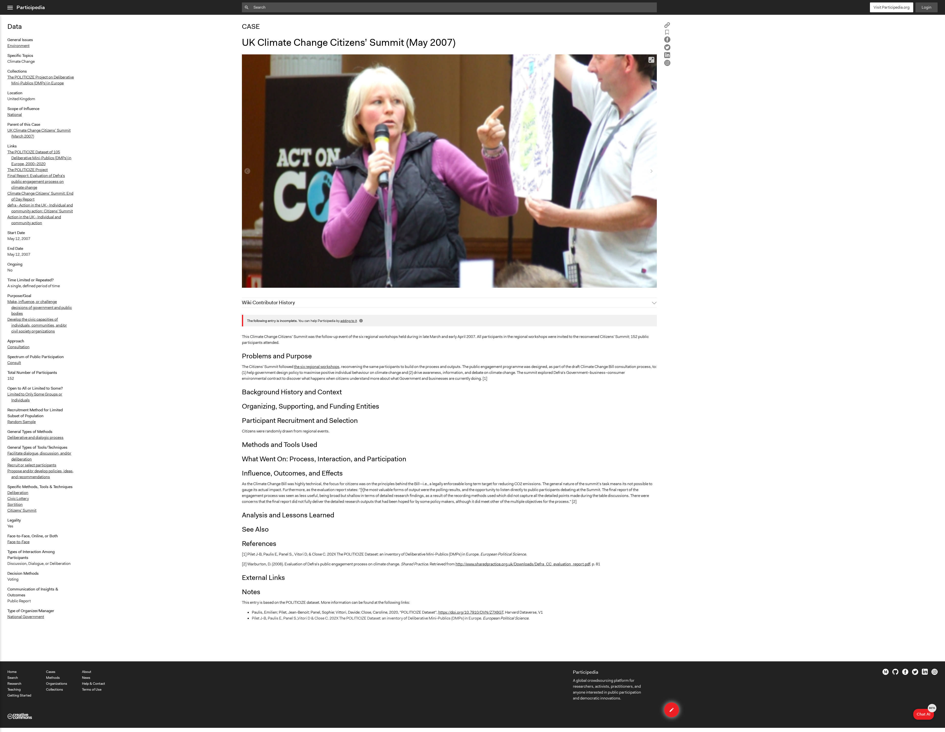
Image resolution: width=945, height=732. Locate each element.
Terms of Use (91, 689)
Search (12, 677)
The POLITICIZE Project (27, 169)
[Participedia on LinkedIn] (925, 673)
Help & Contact (93, 683)
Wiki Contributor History (268, 302)
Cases (50, 671)
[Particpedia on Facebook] (905, 673)
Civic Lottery (18, 498)
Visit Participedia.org (892, 7)
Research (14, 683)
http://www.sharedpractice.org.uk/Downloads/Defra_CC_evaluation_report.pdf (523, 564)
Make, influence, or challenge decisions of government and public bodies (39, 307)
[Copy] (667, 26)
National (14, 114)
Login (926, 7)
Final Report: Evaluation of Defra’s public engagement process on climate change (36, 181)
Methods (53, 677)
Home (11, 671)
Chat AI (925, 713)
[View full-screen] (651, 60)
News (86, 677)
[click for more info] (360, 320)
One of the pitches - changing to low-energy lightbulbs (291, 281)
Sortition (15, 504)
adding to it (348, 320)
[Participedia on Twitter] (915, 673)
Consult (14, 362)
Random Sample (21, 421)
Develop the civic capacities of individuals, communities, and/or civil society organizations (37, 325)
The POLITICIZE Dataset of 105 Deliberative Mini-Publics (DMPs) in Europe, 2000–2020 (39, 157)
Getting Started (19, 695)
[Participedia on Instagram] (934, 673)
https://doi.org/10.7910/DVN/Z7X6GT (470, 612)
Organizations (56, 683)
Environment (18, 45)
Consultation (18, 347)
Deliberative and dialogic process (35, 437)
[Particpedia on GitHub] (895, 673)
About (86, 671)
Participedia (30, 7)
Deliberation (17, 492)
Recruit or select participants (31, 465)
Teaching (14, 689)
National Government (25, 616)
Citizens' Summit (21, 510)
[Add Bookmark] (667, 33)
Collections (54, 689)
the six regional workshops (316, 366)
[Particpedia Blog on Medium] (885, 673)
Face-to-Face (18, 541)
